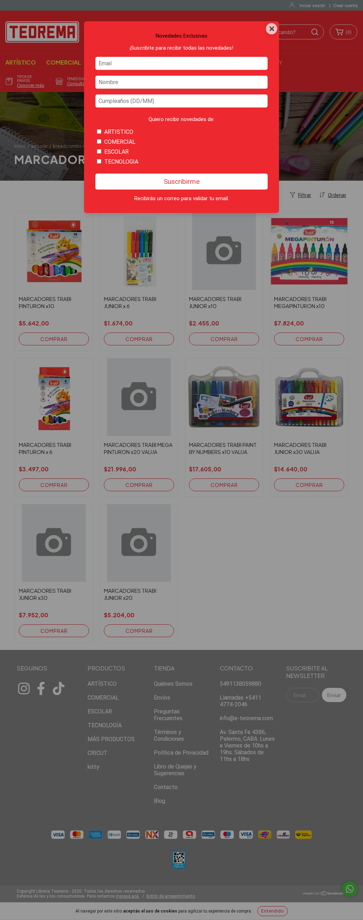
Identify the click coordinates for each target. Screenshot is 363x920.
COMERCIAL (119, 141)
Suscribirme (182, 181)
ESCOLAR (116, 151)
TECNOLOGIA (121, 161)
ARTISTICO (118, 131)
